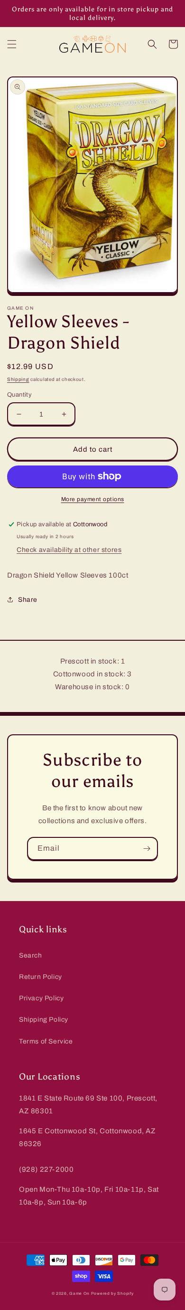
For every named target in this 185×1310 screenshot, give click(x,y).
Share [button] (27, 599)
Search (30, 955)
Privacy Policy (41, 998)
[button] (11, 44)
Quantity (19, 394)
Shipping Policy (43, 1019)
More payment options (92, 499)
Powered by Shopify (112, 1293)
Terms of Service (46, 1041)
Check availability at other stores (69, 549)
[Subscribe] (146, 848)
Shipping (18, 379)
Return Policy (40, 976)
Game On (79, 1293)
